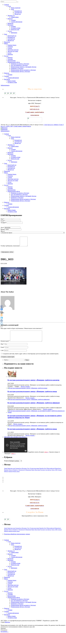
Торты (53, 470)
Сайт (2, 350)
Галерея (13, 20)
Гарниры (10, 46)
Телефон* (3, 222)
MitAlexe (7, 622)
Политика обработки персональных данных (17, 534)
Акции (5, 468)
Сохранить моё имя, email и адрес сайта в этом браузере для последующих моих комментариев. (31, 353)
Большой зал (18, 11)
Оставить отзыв (15, 28)
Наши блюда (58, 468)
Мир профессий (51, 468)
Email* (3, 221)
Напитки (10, 54)
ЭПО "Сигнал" (58, 470)
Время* (3, 229)
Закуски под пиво (13, 51)
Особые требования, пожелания (10, 246)
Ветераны (24, 468)
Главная (6, 4)
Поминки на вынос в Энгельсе (20, 63)
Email (3, 347)
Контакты (10, 25)
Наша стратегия (15, 7)
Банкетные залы (11, 468)
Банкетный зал (12, 35)
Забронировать (5, 85)
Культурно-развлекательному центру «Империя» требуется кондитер (33, 380)
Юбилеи (6, 471)
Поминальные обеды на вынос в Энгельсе (23, 70)
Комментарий (5, 341)
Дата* (2, 227)
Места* (3, 231)
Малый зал (17, 14)
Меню (6, 43)
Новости (10, 18)
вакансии (10, 471)
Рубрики (6, 461)
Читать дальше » (25, 386)
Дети (28, 468)
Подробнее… (5, 631)
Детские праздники (34, 468)
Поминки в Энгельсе (17, 68)
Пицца (32, 470)
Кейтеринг (14, 32)
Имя (2, 344)
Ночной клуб (22, 470)
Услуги (10, 31)
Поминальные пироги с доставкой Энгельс (23, 67)
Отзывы (13, 26)
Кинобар (41, 468)
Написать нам (15, 29)
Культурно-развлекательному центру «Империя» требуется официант (34, 403)
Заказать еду (11, 15)
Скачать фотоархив (16, 21)
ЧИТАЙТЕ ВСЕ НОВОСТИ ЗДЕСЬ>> (15, 437)
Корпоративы (12, 60)
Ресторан (42, 470)
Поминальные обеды (14, 62)
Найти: (6, 360)
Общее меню (15, 17)
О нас (9, 6)
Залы (12, 9)
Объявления (28, 470)
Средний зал (18, 12)
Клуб (45, 468)
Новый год (15, 470)
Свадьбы (10, 59)
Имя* (2, 219)
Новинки (6, 470)
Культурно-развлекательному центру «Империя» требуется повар (32, 391)
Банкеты (10, 57)
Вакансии (10, 23)
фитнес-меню (16, 471)
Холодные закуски (13, 49)
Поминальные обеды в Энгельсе (20, 71)
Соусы (9, 53)
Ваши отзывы (12, 81)
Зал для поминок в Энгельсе (19, 65)
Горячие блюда (12, 45)
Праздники (37, 470)
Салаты (10, 48)
